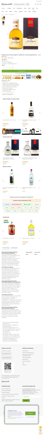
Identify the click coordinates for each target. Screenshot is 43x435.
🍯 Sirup (13, 207)
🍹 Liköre (6, 207)
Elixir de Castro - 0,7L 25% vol (8, 238)
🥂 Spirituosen (36, 204)
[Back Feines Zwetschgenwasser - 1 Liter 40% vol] (12, 177)
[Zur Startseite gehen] (7, 4)
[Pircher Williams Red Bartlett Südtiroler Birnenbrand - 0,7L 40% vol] (31, 147)
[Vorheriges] (7, 33)
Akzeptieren (30, 413)
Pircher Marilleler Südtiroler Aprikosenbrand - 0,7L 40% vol (8, 158)
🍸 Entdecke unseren (21, 200)
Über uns (3, 397)
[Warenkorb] (40, 4)
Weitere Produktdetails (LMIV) (8, 91)
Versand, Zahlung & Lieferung (28, 352)
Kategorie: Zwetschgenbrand (7, 94)
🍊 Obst (19, 207)
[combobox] (19, 4)
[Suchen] (28, 4)
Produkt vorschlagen (5, 392)
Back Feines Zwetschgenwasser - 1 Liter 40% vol (10, 188)
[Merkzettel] (36, 4)
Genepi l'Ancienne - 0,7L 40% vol (28, 238)
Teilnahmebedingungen (6, 390)
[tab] (6, 248)
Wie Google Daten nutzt (19, 417)
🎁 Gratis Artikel (27, 204)
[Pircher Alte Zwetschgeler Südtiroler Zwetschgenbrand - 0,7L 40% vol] (23, 33)
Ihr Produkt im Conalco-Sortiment (8, 396)
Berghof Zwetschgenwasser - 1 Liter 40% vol (29, 188)
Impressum (24, 364)
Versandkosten (10, 62)
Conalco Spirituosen (6, 378)
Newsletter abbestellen (6, 388)
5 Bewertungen (10, 57)
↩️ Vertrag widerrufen (6, 357)
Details (40, 433)
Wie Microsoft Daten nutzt (12, 418)
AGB (23, 363)
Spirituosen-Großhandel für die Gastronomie (10, 394)
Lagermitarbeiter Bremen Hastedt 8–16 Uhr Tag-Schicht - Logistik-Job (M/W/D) (11, 400)
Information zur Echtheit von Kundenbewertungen (27, 355)
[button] (40, 429)
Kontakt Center (25, 350)
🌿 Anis (37, 207)
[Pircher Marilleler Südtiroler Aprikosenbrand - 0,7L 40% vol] (12, 147)
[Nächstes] (40, 33)
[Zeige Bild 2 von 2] (24, 49)
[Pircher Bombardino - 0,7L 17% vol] (12, 109)
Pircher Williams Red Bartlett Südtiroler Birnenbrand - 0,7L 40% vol (29, 158)
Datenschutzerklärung (26, 357)
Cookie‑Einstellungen (26, 361)
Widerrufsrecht (25, 359)
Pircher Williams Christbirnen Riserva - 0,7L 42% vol (29, 121)
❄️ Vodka (14, 210)
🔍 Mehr (35, 210)
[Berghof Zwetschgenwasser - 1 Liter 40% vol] (31, 177)
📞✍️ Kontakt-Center (6, 353)
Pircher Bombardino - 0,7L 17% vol (9, 120)
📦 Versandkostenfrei (16, 204)
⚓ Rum (31, 207)
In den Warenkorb (21, 71)
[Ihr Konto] (38, 4)
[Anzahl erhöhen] (9, 67)
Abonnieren (26, 400)
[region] (21, 33)
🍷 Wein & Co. (22, 210)
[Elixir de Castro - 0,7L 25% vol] (12, 228)
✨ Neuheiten (6, 204)
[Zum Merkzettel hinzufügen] (19, 120)
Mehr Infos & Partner (11, 417)
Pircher (6, 81)
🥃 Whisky (8, 210)
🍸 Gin (25, 207)
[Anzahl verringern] (3, 67)
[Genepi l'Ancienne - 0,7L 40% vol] (31, 228)
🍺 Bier (29, 210)
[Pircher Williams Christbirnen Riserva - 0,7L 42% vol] (31, 109)
